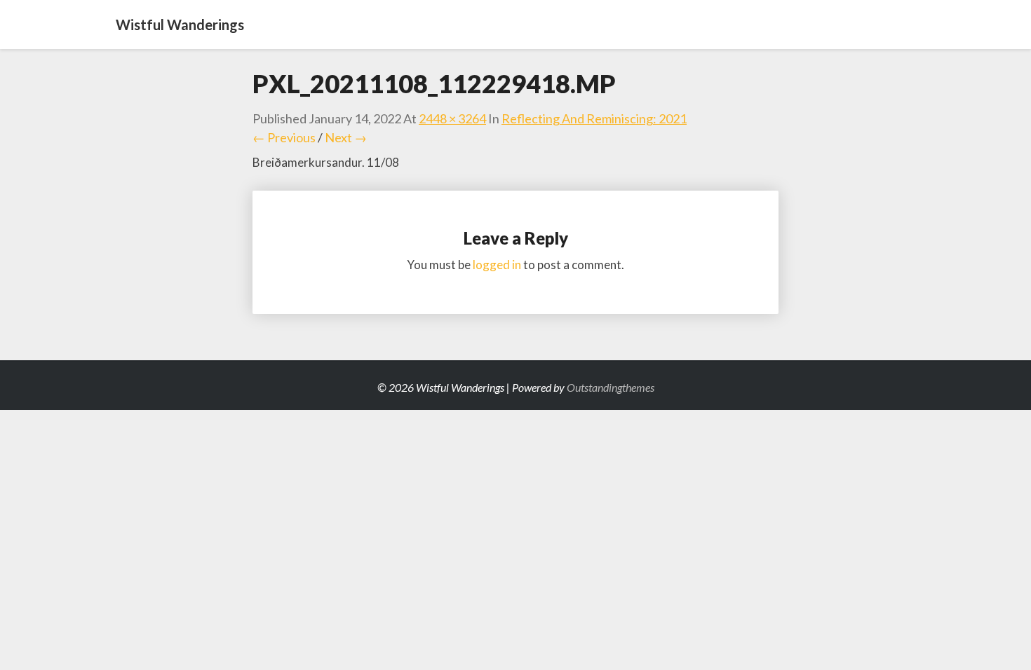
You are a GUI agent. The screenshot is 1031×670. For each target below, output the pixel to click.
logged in (497, 264)
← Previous (284, 137)
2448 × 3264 (452, 118)
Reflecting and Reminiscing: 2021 (594, 118)
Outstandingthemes (610, 387)
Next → (346, 137)
